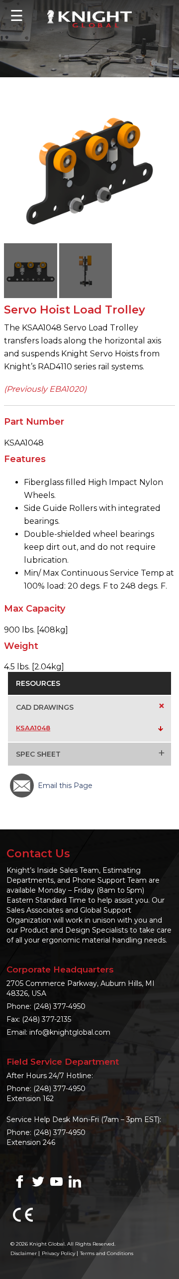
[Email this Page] (22, 786)
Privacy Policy (58, 1253)
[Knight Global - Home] (89, 18)
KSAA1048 (33, 728)
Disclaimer (23, 1253)
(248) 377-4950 (59, 1006)
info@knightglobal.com (69, 1032)
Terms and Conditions (106, 1253)
